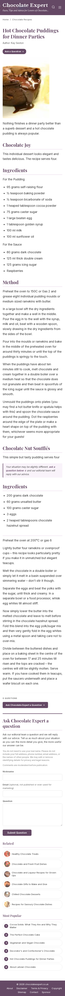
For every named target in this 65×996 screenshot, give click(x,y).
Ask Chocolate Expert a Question (24, 705)
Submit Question (17, 832)
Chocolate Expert (25, 5)
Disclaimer (21, 988)
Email (27, 786)
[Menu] (59, 7)
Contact (34, 992)
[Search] (53, 8)
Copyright (57, 988)
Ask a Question (13, 51)
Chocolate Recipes (22, 19)
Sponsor (46, 992)
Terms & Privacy (39, 988)
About (10, 988)
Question (7, 801)
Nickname (8, 771)
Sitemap (22, 992)
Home (6, 19)
